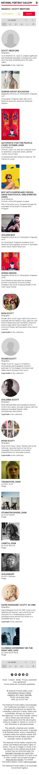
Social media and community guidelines (19, 684)
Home (4, 680)
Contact (11, 680)
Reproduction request (14, 760)
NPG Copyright (30, 762)
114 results (12, 20)
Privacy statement (29, 680)
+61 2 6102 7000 (22, 697)
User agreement (19, 682)
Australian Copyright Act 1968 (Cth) (19, 753)
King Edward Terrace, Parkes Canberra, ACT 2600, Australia (19, 694)
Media (18, 680)
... (27, 24)
